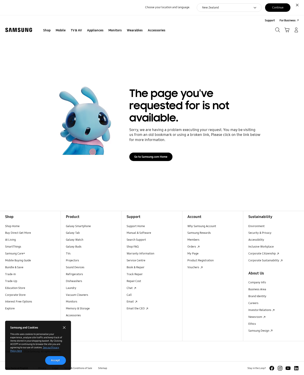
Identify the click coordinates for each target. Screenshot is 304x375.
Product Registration (200, 260)
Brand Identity (257, 296)
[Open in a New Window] (271, 368)
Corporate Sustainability (264, 260)
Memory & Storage (78, 308)
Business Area (257, 289)
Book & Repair (135, 267)
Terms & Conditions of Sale (78, 368)
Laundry (71, 288)
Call (129, 295)
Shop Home (12, 226)
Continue (278, 7)
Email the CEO (136, 308)
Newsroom (255, 317)
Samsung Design (259, 331)
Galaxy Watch (74, 240)
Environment (256, 226)
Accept (55, 360)
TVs (68, 253)
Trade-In (10, 274)
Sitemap (102, 368)
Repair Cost (134, 281)
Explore (10, 308)
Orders (192, 246)
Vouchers (193, 267)
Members (193, 240)
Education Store (15, 288)
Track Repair (135, 274)
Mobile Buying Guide (18, 260)
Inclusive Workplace (261, 246)
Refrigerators (74, 274)
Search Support (136, 240)
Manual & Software (139, 233)
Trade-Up (11, 281)
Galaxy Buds (73, 246)
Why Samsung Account (201, 226)
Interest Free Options (18, 301)
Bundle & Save (14, 267)
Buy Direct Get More (18, 233)
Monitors (71, 301)
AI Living (10, 240)
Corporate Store (15, 295)
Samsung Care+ (15, 253)
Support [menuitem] (270, 20)
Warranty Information (140, 253)
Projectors (72, 260)
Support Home (136, 226)
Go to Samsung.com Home (150, 157)
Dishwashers (74, 281)
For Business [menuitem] (288, 20)
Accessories (73, 315)
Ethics (252, 324)
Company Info (257, 282)
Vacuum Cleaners (77, 295)
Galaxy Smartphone (78, 226)
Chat (130, 288)
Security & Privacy (260, 233)
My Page (193, 253)
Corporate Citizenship (262, 253)
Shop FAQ (133, 246)
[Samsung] (18, 30)
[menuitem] (47, 30)
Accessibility (256, 240)
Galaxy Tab (73, 233)
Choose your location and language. (167, 7)
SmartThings (13, 246)
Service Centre (136, 260)
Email (130, 301)
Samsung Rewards (199, 233)
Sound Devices (75, 267)
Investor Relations (260, 310)
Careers (253, 303)
